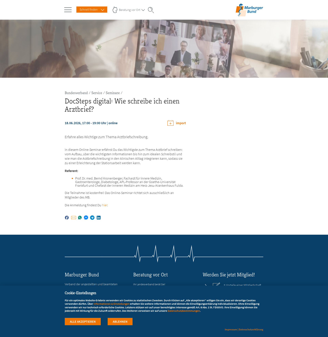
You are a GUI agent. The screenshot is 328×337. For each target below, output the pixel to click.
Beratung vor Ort (129, 10)
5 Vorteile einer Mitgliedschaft (242, 285)
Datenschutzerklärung (251, 329)
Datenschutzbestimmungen (184, 310)
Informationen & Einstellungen (111, 303)
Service (96, 93)
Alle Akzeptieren (83, 322)
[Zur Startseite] (249, 14)
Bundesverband (76, 93)
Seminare (113, 93)
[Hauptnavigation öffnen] (68, 9)
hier (104, 205)
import (181, 123)
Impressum (231, 329)
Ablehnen (120, 322)
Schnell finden (89, 9)
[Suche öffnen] (152, 10)
